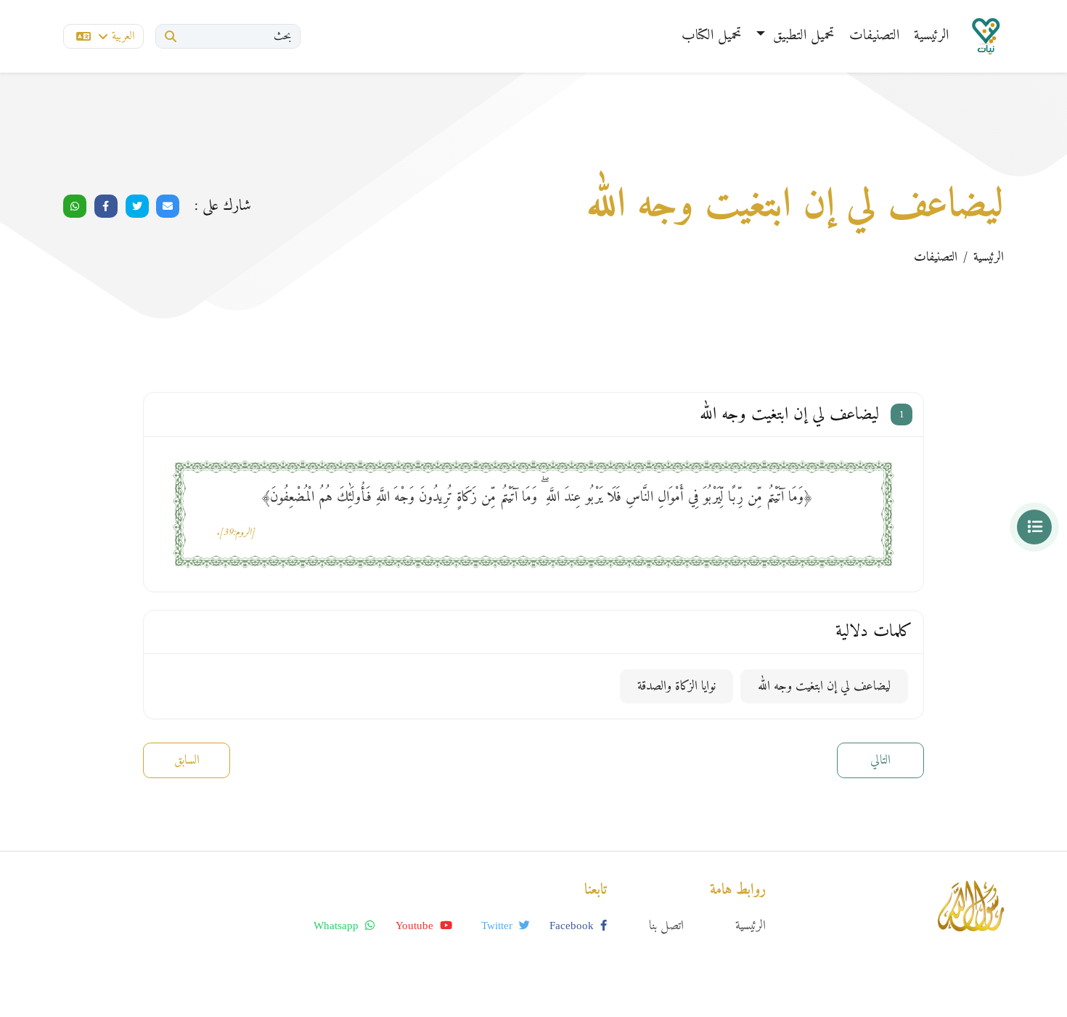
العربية (123, 36)
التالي (880, 760)
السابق (187, 760)
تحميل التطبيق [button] (802, 36)
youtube (416, 925)
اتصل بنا (666, 926)
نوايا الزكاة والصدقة (676, 686)
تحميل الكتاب (712, 36)
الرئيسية (931, 36)
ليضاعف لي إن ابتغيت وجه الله (824, 686)
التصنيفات (874, 36)
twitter (498, 925)
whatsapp (337, 925)
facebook (573, 925)
